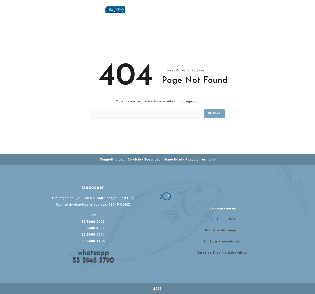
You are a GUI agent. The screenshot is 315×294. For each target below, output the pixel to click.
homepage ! (190, 101)
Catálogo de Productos (235, 15)
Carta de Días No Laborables (222, 253)
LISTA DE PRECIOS (251, 9)
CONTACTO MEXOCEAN (285, 15)
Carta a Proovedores (222, 241)
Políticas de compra (222, 230)
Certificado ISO (221, 219)
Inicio (220, 9)
